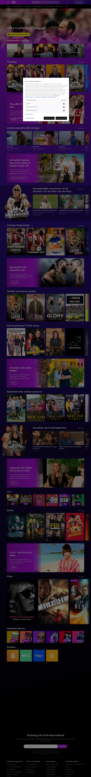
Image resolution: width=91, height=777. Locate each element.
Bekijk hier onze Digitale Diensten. (49, 97)
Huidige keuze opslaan (49, 118)
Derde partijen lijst (29, 114)
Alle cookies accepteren (61, 118)
